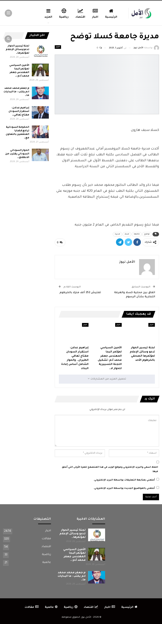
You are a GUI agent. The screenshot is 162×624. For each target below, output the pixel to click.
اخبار (95, 17)
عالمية (46, 562)
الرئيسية (111, 17)
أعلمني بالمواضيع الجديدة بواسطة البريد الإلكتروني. (124, 488)
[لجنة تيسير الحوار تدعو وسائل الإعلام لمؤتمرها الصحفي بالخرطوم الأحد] (140, 333)
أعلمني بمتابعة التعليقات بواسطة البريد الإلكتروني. (124, 480)
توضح (147, 234)
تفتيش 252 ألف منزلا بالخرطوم (80, 292)
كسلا (127, 234)
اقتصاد (80, 17)
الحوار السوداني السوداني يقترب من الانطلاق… (17, 154)
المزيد (48, 17)
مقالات (46, 538)
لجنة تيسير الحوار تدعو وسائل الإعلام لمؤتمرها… (17, 50)
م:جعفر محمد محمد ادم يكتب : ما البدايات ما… (16, 92)
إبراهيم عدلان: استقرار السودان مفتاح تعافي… (18, 111)
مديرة (117, 234)
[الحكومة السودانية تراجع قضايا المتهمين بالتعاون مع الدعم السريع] (40, 132)
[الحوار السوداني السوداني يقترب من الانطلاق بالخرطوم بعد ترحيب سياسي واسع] (40, 155)
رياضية (64, 17)
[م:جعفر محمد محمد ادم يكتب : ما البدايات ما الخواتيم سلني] (40, 93)
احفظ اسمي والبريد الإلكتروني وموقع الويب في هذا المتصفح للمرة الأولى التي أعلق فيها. (110, 469)
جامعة (137, 234)
